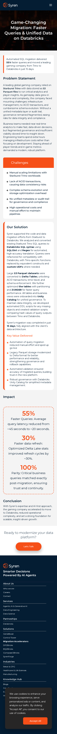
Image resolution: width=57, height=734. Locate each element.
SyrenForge (8, 656)
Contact (7, 596)
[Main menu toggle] (50, 5)
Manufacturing (10, 674)
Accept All (35, 721)
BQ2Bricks (8, 649)
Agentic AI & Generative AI (15, 606)
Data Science (9, 614)
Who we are (8, 588)
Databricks (8, 624)
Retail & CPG (9, 666)
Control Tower (9, 637)
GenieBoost (8, 634)
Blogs (5, 684)
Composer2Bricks (11, 653)
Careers (6, 592)
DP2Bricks (8, 645)
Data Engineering (11, 610)
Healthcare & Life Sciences (14, 670)
